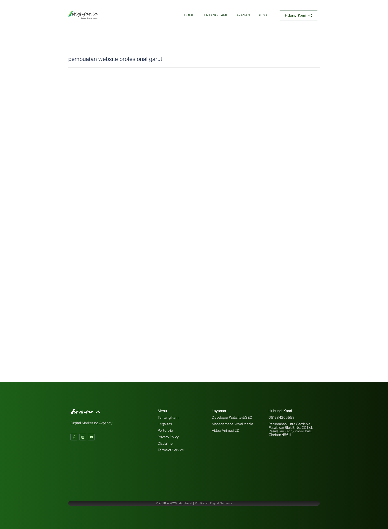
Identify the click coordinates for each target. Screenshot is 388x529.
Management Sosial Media (232, 424)
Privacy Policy (168, 437)
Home (189, 15)
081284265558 (282, 417)
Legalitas (165, 424)
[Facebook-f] (74, 437)
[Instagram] (82, 437)
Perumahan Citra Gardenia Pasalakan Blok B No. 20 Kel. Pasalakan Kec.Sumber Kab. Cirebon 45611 (291, 429)
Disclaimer (166, 443)
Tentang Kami (214, 15)
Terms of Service (171, 450)
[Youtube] (91, 437)
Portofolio (165, 430)
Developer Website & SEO (232, 417)
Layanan (242, 15)
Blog (262, 15)
